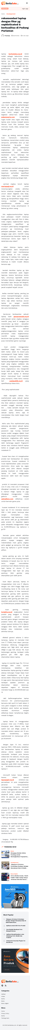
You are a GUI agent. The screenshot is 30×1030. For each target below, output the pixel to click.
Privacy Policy (5, 1013)
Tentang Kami (5, 1018)
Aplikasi (3, 994)
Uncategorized (10, 14)
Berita (3, 998)
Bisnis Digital (4, 1003)
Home (3, 14)
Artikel (3, 996)
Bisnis (2, 1001)
